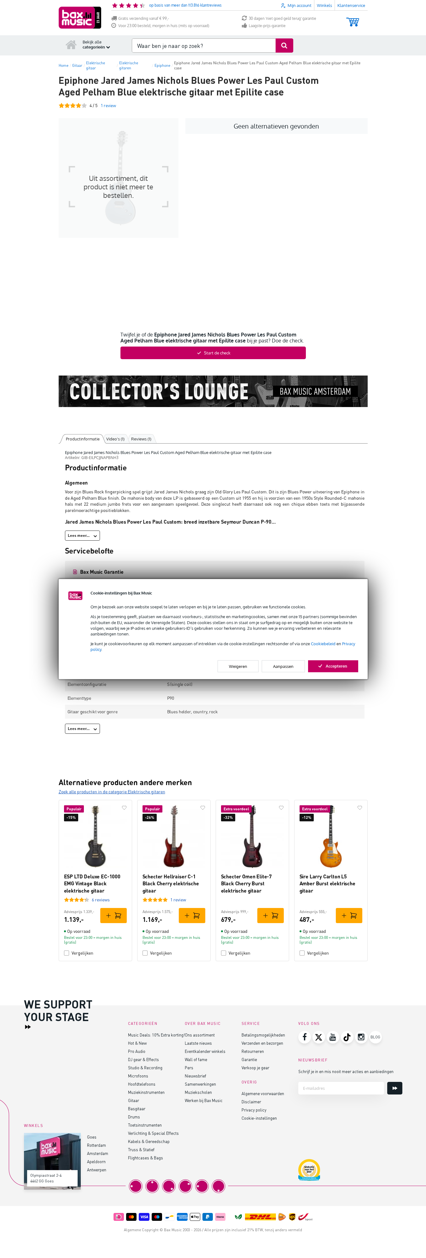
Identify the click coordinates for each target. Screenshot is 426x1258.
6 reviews (101, 899)
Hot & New (137, 1043)
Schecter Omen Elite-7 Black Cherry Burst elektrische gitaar (246, 883)
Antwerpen (96, 1169)
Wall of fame (196, 1059)
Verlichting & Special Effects (153, 1133)
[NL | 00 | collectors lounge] (213, 391)
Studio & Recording (145, 1067)
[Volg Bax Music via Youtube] (333, 1037)
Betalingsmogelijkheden (263, 1034)
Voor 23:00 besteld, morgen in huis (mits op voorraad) (163, 25)
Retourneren (253, 1051)
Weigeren (238, 666)
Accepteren (336, 665)
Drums (134, 1116)
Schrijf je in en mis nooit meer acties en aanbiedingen (346, 1071)
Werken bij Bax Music (204, 1100)
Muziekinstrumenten (146, 1092)
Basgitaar (136, 1108)
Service (251, 1023)
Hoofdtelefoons (141, 1084)
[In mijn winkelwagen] (113, 915)
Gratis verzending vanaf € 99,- (143, 18)
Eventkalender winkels (205, 1051)
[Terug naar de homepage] (71, 44)
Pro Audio (136, 1051)
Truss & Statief (141, 1149)
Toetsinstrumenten (145, 1125)
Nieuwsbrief (195, 1075)
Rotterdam (96, 1145)
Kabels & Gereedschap (149, 1141)
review (108, 105)
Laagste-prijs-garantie (267, 25)
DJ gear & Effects (143, 1059)
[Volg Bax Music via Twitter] (318, 1037)
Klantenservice (351, 5)
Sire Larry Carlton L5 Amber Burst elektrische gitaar (327, 883)
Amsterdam (97, 1153)
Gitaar (133, 1100)
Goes (91, 1137)
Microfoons (138, 1075)
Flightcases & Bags (145, 1157)
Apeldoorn (96, 1161)
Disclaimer (251, 1101)
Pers (189, 1067)
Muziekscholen (198, 1092)
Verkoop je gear (255, 1067)
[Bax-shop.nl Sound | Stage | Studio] (80, 18)
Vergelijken (82, 953)
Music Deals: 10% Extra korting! (156, 1034)
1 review (178, 899)
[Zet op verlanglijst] (124, 807)
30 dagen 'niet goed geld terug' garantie (282, 18)
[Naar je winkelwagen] (353, 19)
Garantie (249, 1059)
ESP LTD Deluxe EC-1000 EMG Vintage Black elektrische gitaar (92, 883)
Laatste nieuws (198, 1043)
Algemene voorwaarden (263, 1093)
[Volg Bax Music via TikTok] (347, 1037)
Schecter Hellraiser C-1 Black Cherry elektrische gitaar (171, 883)
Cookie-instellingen (259, 1118)
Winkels (324, 5)
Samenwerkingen (200, 1084)
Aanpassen (283, 666)
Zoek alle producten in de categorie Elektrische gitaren (112, 791)
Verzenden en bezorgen (262, 1043)
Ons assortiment (200, 1034)
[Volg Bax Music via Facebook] (304, 1037)
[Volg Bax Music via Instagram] (361, 1037)
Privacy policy (254, 1109)
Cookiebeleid (323, 643)
